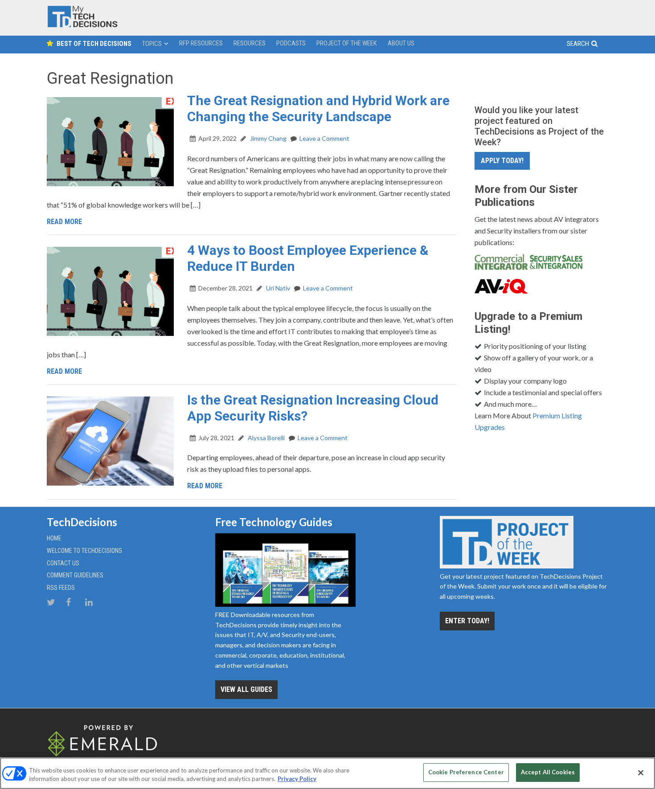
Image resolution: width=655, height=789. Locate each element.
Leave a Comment (324, 138)
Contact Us (63, 563)
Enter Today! (467, 621)
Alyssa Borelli (265, 438)
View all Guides (246, 689)
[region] (327, 773)
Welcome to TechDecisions (84, 550)
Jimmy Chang (268, 138)
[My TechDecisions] (82, 25)
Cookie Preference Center (466, 772)
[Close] (641, 772)
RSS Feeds (61, 587)
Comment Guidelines (75, 575)
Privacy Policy (297, 779)
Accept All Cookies (548, 772)
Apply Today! (502, 160)
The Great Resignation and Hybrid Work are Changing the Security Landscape (318, 108)
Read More (64, 221)
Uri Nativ (277, 288)
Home (54, 538)
